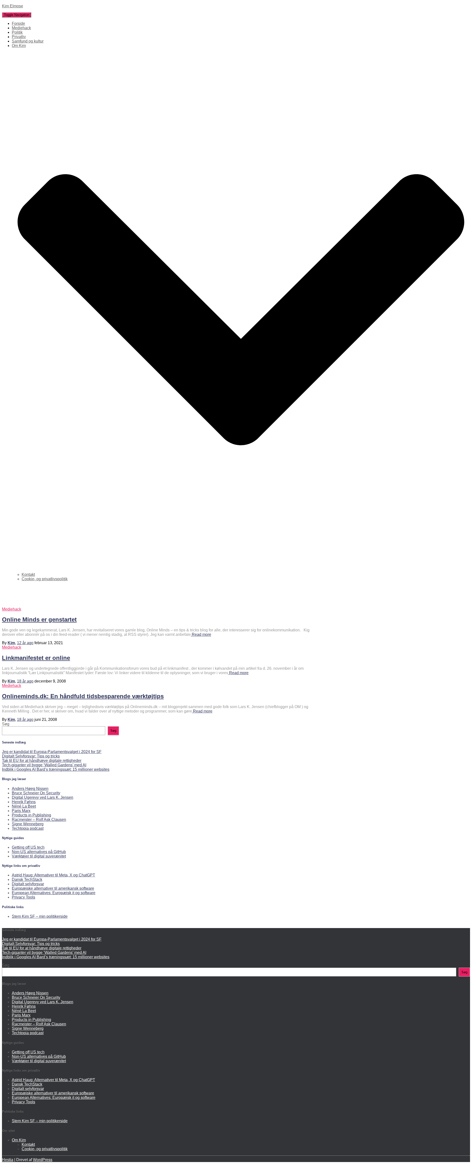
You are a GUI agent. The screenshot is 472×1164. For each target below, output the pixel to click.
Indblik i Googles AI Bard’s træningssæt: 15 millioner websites (55, 769)
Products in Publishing (31, 815)
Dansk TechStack (27, 879)
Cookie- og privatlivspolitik (45, 579)
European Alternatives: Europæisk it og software (53, 893)
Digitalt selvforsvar (28, 884)
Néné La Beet (24, 806)
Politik (17, 32)
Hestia (7, 1160)
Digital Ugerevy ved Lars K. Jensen (42, 797)
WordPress (42, 1160)
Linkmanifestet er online (36, 658)
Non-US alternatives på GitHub (39, 852)
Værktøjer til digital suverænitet (39, 856)
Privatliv (19, 37)
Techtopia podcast (28, 828)
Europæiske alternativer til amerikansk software (53, 888)
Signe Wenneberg (28, 824)
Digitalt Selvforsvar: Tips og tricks (31, 756)
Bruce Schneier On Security (36, 793)
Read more (201, 634)
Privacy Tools (23, 897)
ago (25, 643)
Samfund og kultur (28, 41)
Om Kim (19, 1140)
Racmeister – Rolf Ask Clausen (39, 819)
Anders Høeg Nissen (30, 788)
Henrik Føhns (24, 802)
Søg (5, 724)
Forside (18, 23)
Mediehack (21, 28)
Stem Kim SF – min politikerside (40, 916)
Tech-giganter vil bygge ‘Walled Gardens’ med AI (44, 765)
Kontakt (28, 574)
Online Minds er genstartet (39, 619)
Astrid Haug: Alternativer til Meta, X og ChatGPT (53, 875)
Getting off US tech (28, 847)
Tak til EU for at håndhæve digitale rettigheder (41, 760)
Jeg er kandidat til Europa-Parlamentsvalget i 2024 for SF (52, 752)
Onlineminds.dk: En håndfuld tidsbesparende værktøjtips (83, 696)
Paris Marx (21, 811)
